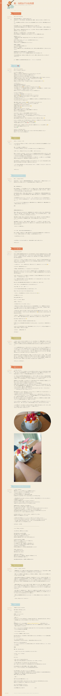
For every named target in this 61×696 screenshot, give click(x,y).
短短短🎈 (16, 66)
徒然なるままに (9, 254)
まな (11, 342)
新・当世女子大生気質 (24, 3)
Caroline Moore (35, 693)
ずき (11, 180)
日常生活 (10, 181)
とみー (11, 371)
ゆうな (11, 253)
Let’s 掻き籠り (17, 248)
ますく (15, 138)
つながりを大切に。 (19, 175)
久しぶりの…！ (18, 565)
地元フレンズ (17, 367)
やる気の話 (17, 338)
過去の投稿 (6, 693)
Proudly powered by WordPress (20, 693)
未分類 (11, 610)
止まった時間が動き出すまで (21, 486)
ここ (11, 142)
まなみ (11, 70)
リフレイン (17, 13)
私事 (15, 604)
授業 (11, 19)
